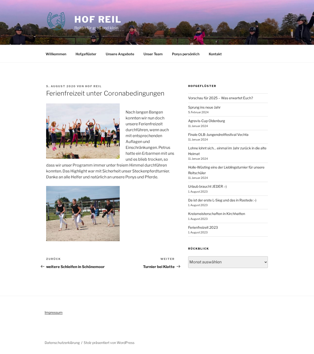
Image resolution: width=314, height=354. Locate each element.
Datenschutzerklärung (62, 342)
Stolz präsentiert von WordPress (109, 342)
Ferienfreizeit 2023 (203, 227)
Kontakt (215, 54)
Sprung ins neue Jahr (204, 107)
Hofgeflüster (86, 54)
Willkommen (56, 54)
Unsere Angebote (120, 54)
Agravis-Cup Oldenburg (206, 121)
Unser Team (153, 54)
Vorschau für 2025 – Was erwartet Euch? (220, 98)
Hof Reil (98, 19)
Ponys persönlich (185, 54)
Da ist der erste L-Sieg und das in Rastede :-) (222, 200)
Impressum (54, 312)
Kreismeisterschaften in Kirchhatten (216, 214)
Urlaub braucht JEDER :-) (207, 186)
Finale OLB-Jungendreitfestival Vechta (218, 134)
